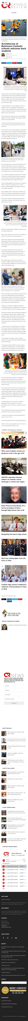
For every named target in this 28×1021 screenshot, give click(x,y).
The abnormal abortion (5, 972)
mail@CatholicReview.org (6, 927)
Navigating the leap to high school (13, 534)
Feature (20, 58)
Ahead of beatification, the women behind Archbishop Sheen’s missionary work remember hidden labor (15, 826)
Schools (25, 59)
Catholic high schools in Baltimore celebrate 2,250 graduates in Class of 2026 (14, 587)
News (22, 59)
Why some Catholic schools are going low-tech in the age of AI (13, 975)
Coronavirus (16, 58)
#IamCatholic (10, 58)
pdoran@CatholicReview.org (20, 420)
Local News (24, 58)
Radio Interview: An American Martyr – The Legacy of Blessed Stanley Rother (16, 793)
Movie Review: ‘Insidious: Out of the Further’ (9, 959)
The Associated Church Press (6, 1006)
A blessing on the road (5, 965)
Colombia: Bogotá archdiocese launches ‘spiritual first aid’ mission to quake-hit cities (16, 811)
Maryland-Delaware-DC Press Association (9, 1003)
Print (3, 599)
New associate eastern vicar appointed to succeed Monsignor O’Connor (15, 772)
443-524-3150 (4, 925)
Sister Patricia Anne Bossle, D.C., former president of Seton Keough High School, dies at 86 (13, 508)
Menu (14, 13)
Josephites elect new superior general (14, 779)
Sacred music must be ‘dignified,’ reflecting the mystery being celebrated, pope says (16, 839)
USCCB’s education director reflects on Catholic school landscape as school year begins (13, 479)
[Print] (1, 599)
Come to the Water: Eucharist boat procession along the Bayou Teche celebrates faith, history (16, 819)
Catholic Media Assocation (6, 1000)
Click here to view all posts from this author (18, 625)
